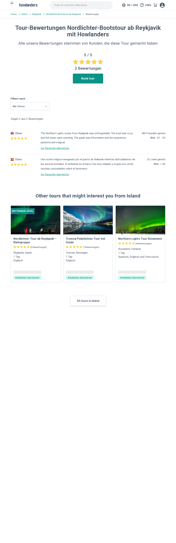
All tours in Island (88, 300)
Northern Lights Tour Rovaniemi (140, 238)
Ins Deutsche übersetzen (55, 148)
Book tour (88, 78)
